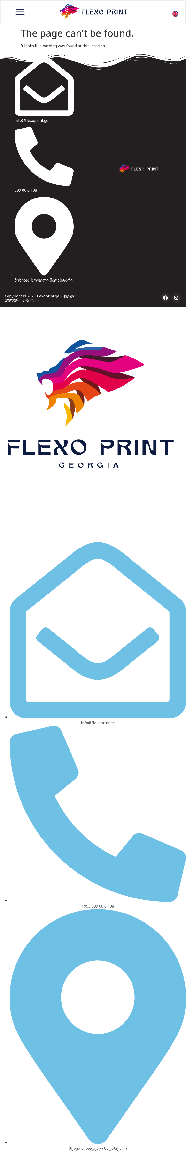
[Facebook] (165, 298)
